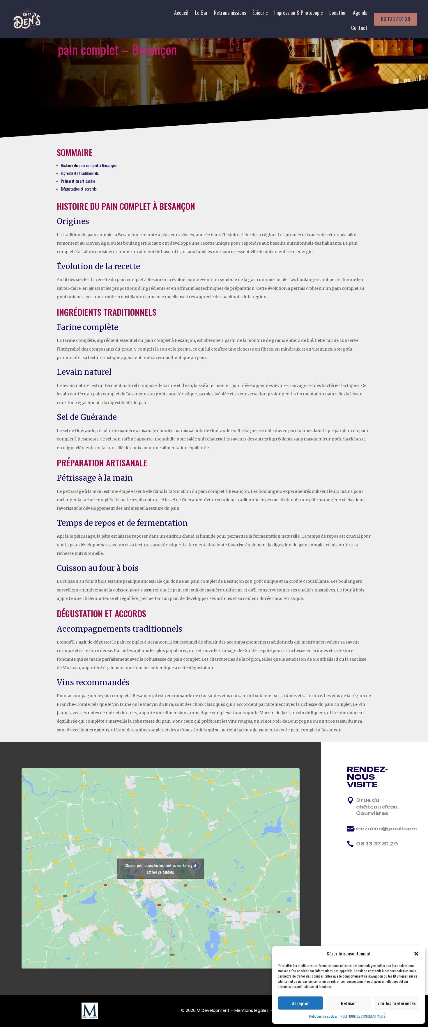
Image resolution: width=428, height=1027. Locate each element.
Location (337, 13)
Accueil (181, 13)
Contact (359, 28)
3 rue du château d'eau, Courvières (377, 806)
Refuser (348, 1003)
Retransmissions (230, 13)
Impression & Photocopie (298, 13)
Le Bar (201, 13)
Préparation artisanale (78, 181)
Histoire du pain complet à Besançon (88, 165)
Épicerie (260, 13)
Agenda (360, 13)
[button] (416, 954)
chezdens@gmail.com (385, 828)
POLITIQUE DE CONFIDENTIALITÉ (363, 1016)
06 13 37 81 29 (395, 18)
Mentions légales (251, 1010)
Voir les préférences (396, 1003)
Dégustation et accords (79, 189)
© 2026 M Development (205, 1010)
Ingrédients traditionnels (80, 173)
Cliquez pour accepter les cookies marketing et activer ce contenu (161, 868)
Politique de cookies (323, 1016)
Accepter (300, 1003)
